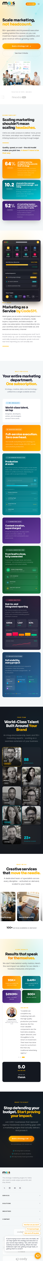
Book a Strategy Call (20, 46)
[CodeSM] (21, 1219)
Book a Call (30, 4)
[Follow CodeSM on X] (4, 1175)
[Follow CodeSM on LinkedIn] (10, 1175)
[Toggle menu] (39, 4)
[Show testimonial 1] (19, 1044)
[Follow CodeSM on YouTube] (15, 1175)
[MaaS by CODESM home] (8, 4)
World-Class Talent (21, 722)
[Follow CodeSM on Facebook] (20, 1175)
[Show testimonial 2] (22, 1044)
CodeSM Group (18, 1258)
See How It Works (21, 53)
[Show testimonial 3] (24, 1044)
